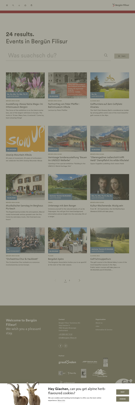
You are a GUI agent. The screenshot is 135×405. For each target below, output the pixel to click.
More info (61, 400)
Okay (123, 392)
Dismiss (123, 399)
